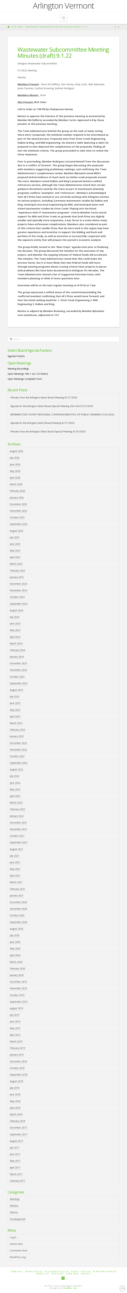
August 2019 (16, 1008)
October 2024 (17, 596)
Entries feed (16, 1243)
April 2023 (15, 716)
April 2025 (15, 557)
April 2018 (15, 1107)
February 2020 (17, 968)
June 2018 (15, 1094)
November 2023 (18, 669)
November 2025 (18, 510)
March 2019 (16, 1041)
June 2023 (15, 703)
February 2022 (17, 809)
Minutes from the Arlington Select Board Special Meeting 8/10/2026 (48, 431)
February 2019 (17, 1048)
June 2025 (15, 543)
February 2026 (17, 490)
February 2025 (17, 570)
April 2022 (15, 796)
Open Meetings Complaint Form (25, 378)
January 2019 (17, 1054)
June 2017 (15, 1154)
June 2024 (15, 623)
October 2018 (17, 1068)
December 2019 (18, 981)
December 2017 (18, 1127)
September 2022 (18, 762)
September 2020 (18, 922)
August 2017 (16, 1140)
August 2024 (16, 610)
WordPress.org (18, 1257)
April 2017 (15, 1167)
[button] (63, 18)
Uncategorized (17, 1219)
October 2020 (17, 915)
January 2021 (17, 895)
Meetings (15, 1199)
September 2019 (18, 1001)
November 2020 (18, 908)
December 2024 (18, 583)
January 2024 (17, 656)
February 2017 (17, 1180)
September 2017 (18, 1134)
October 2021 (17, 835)
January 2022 (17, 815)
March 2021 (16, 882)
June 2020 (15, 941)
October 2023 (17, 676)
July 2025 (14, 537)
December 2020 (18, 902)
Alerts (75, 1272)
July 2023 (14, 696)
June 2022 (15, 782)
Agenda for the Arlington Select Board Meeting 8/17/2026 (42, 423)
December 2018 (18, 1061)
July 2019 (14, 1014)
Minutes (14, 1205)
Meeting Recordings (18, 368)
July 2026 (14, 457)
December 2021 (18, 822)
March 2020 (16, 961)
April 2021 (15, 875)
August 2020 (16, 928)
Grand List (42, 1274)
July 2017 (14, 1147)
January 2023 (17, 736)
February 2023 (17, 729)
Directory (57, 1274)
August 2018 (16, 1081)
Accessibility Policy (57, 1272)
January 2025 (17, 577)
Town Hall (16, 1272)
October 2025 (17, 517)
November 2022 (18, 749)
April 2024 (15, 636)
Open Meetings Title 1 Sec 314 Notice (28, 373)
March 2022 (16, 802)
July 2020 (14, 935)
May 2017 (15, 1160)
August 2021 (16, 849)
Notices (14, 1212)
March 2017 (16, 1174)
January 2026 (17, 497)
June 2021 (15, 862)
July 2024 (14, 616)
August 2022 (16, 769)
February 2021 (17, 888)
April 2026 (15, 477)
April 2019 (15, 1034)
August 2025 (16, 530)
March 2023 (16, 723)
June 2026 (15, 464)
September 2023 (18, 683)
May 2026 (15, 471)
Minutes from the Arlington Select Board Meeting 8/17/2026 (43, 397)
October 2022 (17, 756)
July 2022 (14, 776)
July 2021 (14, 855)
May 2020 (15, 948)
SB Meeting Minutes (105, 1272)
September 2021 (18, 842)
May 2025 (15, 550)
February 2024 (17, 650)
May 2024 (15, 630)
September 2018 (18, 1074)
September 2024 (18, 603)
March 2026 (16, 484)
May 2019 (15, 1028)
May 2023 (15, 709)
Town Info (72, 1274)
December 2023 (18, 663)
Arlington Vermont (63, 6)
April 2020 (15, 955)
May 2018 (15, 1101)
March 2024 (16, 643)
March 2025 (16, 563)
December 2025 (18, 504)
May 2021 (15, 868)
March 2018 (16, 1114)
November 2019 (18, 988)
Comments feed (18, 1250)
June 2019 (15, 1021)
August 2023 (16, 689)
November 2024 (18, 590)
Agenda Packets (16, 356)
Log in (13, 1237)
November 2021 (18, 829)
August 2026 (16, 451)
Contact (86, 1274)
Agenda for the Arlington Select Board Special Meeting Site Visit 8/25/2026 (51, 406)
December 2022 (18, 743)
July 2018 (14, 1087)
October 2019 (17, 995)
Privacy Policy (34, 1272)
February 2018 (17, 1121)
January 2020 (17, 975)
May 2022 (15, 789)
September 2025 (18, 524)
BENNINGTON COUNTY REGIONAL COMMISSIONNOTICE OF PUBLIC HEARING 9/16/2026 (62, 414)
